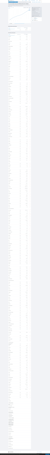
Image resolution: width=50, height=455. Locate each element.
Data (13, 0)
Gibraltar (9, 161)
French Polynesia (10, 151)
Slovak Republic (10, 325)
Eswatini (9, 141)
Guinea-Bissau (10, 173)
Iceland (9, 183)
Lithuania (9, 228)
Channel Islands (10, 101)
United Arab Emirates (11, 377)
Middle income (10, 446)
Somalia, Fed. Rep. (10, 330)
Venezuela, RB (10, 387)
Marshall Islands (10, 243)
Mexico (9, 248)
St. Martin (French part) (11, 342)
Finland (9, 148)
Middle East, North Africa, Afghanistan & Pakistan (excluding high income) (11, 424)
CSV (34, 18)
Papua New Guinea (10, 290)
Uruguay (9, 382)
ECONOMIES (26, 0)
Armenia (9, 49)
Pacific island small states (11, 431)
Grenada (9, 166)
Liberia (9, 223)
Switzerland (10, 350)
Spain (9, 335)
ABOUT (37, 0)
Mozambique (10, 260)
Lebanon (9, 220)
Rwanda (9, 307)
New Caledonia (10, 270)
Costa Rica (10, 113)
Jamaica (9, 198)
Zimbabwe (10, 397)
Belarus (9, 64)
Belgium (9, 66)
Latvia (9, 218)
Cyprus (9, 121)
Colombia (9, 106)
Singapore (10, 322)
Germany (9, 158)
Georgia (9, 156)
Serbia (9, 317)
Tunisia (9, 365)
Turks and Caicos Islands (11, 370)
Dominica (9, 128)
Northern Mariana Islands (11, 280)
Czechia (9, 123)
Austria (9, 54)
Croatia (9, 116)
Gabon (9, 153)
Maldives (9, 238)
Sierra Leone (10, 320)
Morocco (9, 258)
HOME (22, 0)
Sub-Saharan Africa (10, 436)
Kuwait (9, 213)
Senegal (9, 315)
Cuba (9, 118)
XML (35, 18)
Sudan (9, 345)
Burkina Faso (10, 86)
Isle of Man (10, 193)
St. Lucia (9, 340)
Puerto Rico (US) (10, 300)
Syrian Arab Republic (11, 352)
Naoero (9, 265)
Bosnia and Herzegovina (11, 76)
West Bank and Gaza (11, 392)
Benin (9, 69)
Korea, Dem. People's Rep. (11, 208)
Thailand (9, 357)
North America (10, 426)
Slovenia (9, 327)
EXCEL (36, 18)
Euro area (9, 409)
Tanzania (9, 355)
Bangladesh (10, 61)
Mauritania (10, 245)
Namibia (9, 263)
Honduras (10, 178)
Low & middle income (11, 441)
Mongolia (9, 255)
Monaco (9, 253)
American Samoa (10, 41)
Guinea (9, 171)
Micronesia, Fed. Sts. (11, 250)
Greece (9, 163)
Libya (9, 225)
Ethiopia (9, 143)
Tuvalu (9, 372)
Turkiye (9, 367)
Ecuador (9, 131)
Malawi (9, 235)
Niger (9, 275)
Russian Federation (10, 305)
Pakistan (9, 285)
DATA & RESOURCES (33, 0)
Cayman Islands (10, 96)
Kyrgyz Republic (10, 215)
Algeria (9, 39)
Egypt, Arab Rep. (10, 133)
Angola (9, 44)
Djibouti (9, 126)
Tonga (9, 362)
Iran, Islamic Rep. (10, 188)
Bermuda (9, 71)
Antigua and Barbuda (11, 46)
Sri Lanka (9, 337)
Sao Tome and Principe (11, 312)
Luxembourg (10, 230)
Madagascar (10, 233)
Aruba (9, 51)
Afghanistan (10, 36)
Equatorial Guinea (10, 136)
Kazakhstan (10, 203)
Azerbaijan (10, 56)
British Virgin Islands (11, 81)
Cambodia (10, 91)
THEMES (29, 0)
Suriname (9, 347)
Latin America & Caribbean (11, 417)
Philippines (10, 295)
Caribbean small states (11, 402)
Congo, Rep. (10, 111)
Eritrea (9, 138)
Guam (9, 168)
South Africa (10, 332)
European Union (10, 414)
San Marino (10, 310)
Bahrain (9, 59)
